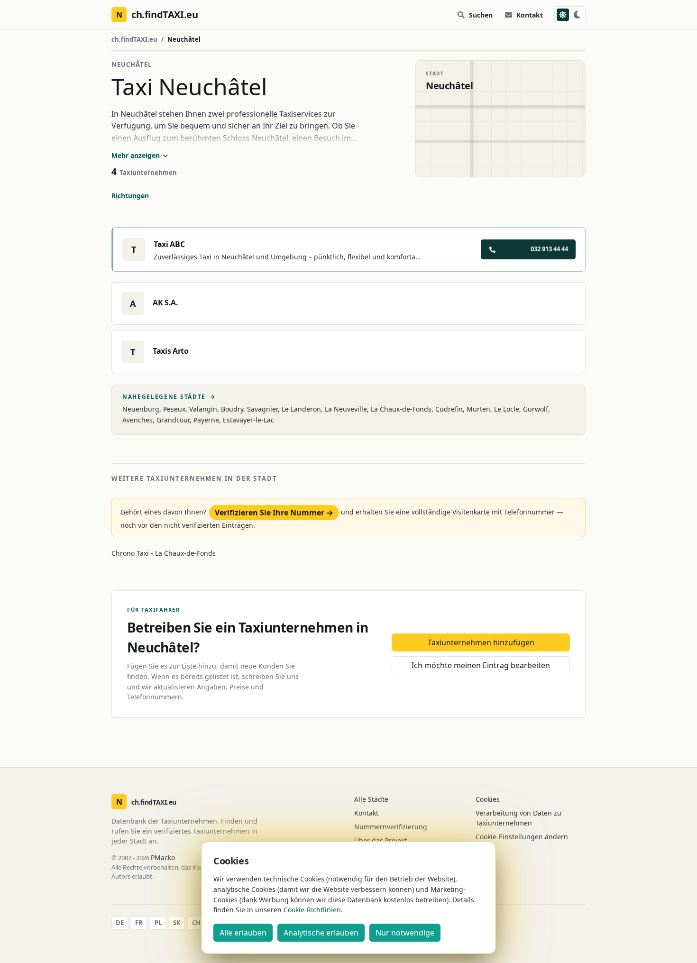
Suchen (481, 14)
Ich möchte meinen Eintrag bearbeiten (481, 665)
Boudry (232, 408)
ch (196, 922)
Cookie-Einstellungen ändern (522, 836)
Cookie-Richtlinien (312, 909)
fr (139, 922)
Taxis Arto (171, 351)
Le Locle (506, 408)
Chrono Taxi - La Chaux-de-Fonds (163, 553)
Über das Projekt (380, 840)
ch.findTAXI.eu (134, 39)
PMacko (163, 857)
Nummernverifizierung (390, 826)
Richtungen (130, 195)
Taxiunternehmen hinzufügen (481, 642)
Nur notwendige (405, 932)
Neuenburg (140, 408)
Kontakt (529, 14)
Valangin (203, 408)
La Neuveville (346, 408)
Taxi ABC (169, 244)
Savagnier (262, 408)
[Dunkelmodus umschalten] (570, 14)
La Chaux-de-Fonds (401, 408)
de (120, 922)
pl (158, 922)
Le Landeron (301, 408)
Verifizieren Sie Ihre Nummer (274, 512)
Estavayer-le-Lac (248, 419)
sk (177, 922)
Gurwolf (535, 408)
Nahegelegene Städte (169, 397)
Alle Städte (371, 799)
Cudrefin (449, 408)
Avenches (137, 419)
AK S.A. (165, 302)
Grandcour (173, 419)
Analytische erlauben (321, 932)
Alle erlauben (243, 932)
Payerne (206, 419)
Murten (478, 408)
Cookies (488, 799)
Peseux (174, 408)
